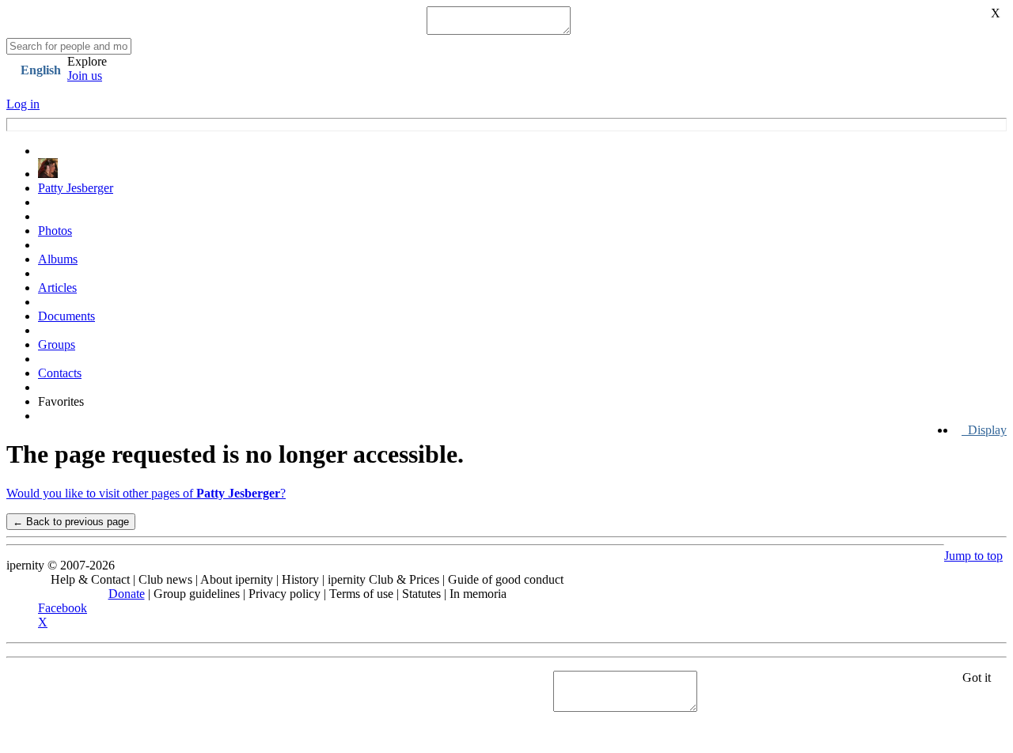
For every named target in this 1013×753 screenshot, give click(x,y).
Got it (976, 677)
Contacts (60, 373)
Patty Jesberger (75, 188)
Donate (126, 593)
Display (984, 430)
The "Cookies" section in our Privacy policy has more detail (152, 685)
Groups (56, 344)
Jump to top (973, 555)
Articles (57, 287)
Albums (58, 259)
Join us (84, 75)
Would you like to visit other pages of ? (146, 493)
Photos (55, 230)
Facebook (62, 608)
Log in (23, 104)
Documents (66, 316)
